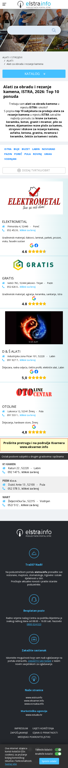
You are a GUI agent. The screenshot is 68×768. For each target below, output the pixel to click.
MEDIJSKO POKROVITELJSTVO (34, 736)
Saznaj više (11, 764)
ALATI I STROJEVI (12, 57)
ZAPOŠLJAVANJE (19, 732)
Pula (27, 154)
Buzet (26, 149)
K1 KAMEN (9, 464)
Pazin (8, 154)
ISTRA (7, 149)
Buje (16, 149)
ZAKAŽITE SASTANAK (39, 660)
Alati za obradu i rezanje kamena (25, 63)
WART (6, 497)
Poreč (18, 154)
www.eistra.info (34, 697)
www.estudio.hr (34, 714)
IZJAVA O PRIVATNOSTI (45, 732)
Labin (36, 149)
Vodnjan (10, 158)
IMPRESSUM (21, 728)
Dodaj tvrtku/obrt (36, 170)
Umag (48, 154)
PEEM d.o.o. (9, 480)
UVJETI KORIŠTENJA (43, 728)
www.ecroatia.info (34, 703)
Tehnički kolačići (43, 749)
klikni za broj (30, 472)
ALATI (10, 60)
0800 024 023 (34, 624)
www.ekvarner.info (34, 700)
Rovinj (37, 154)
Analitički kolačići (44, 753)
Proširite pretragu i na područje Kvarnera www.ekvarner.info (34, 445)
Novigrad (48, 149)
